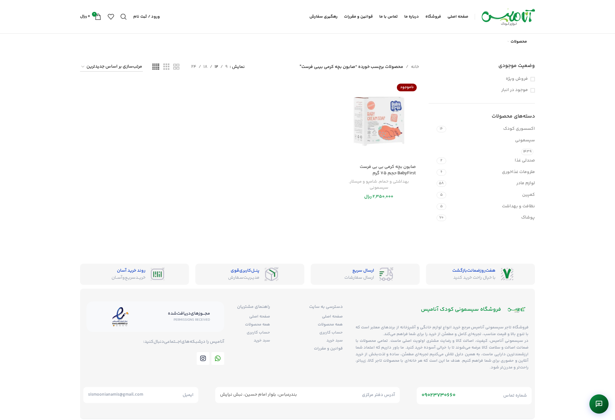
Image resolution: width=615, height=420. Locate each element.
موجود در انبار (514, 90)
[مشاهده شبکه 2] (176, 67)
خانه (415, 66)
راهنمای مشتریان (253, 306)
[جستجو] (123, 16)
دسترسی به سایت (326, 306)
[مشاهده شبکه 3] (166, 67)
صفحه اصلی (332, 316)
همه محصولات (330, 324)
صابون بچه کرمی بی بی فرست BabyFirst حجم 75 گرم (388, 170)
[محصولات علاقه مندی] (110, 16)
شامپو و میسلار (363, 181)
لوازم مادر (525, 183)
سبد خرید (334, 340)
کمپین (528, 194)
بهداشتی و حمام (394, 181)
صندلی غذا (525, 160)
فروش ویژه (517, 79)
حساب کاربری (331, 332)
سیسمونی (525, 140)
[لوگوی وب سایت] (508, 16)
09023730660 (438, 395)
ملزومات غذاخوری (518, 172)
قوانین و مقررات (328, 348)
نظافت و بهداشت (518, 206)
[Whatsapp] (217, 358)
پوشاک (528, 217)
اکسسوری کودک (519, 128)
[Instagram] (203, 358)
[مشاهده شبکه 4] (155, 67)
